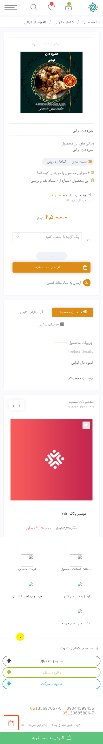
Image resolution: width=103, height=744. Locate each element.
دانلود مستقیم (51, 672)
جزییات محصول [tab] (70, 312)
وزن (88, 239)
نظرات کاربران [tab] (27, 312)
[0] (11, 722)
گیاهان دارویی (64, 22)
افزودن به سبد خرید (47, 267)
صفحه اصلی (91, 22)
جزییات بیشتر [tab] (49, 324)
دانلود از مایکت (51, 684)
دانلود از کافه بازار (51, 661)
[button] (34, 44)
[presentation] (19, 405)
